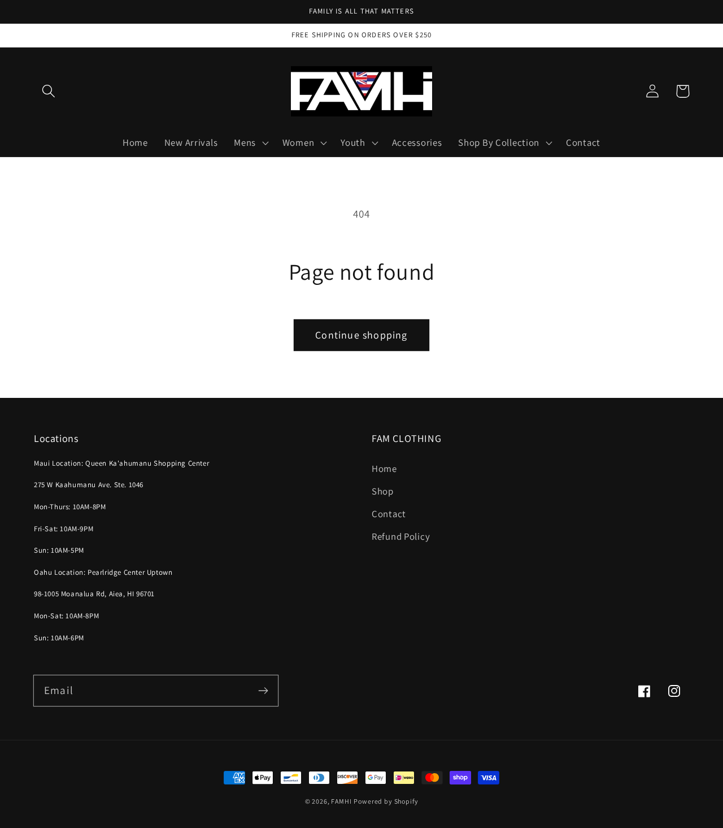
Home (384, 468)
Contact (389, 514)
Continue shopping (361, 334)
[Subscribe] (263, 690)
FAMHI (341, 801)
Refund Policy (401, 536)
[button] (49, 91)
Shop (383, 491)
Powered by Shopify (386, 801)
